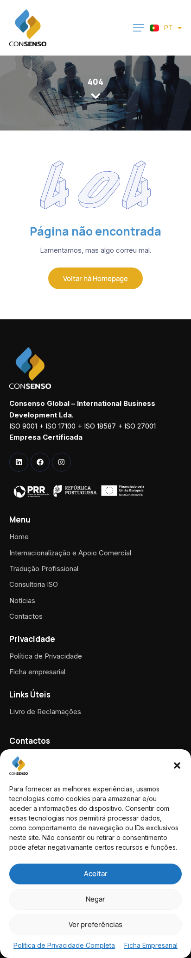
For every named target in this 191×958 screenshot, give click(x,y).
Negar (95, 899)
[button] (177, 765)
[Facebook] (40, 462)
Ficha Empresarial (151, 945)
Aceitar (96, 873)
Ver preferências (95, 924)
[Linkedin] (18, 462)
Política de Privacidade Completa (64, 945)
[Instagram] (61, 462)
